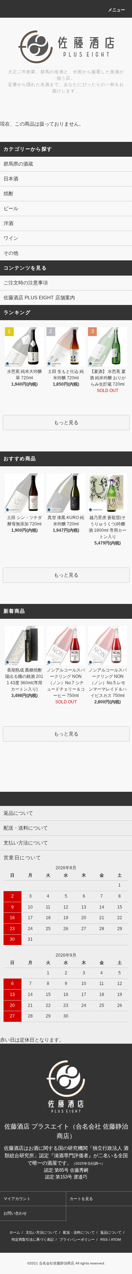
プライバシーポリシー (77, 1239)
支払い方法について (41, 1232)
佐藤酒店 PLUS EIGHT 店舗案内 (39, 297)
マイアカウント (17, 1199)
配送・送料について (79, 1232)
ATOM (116, 1239)
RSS (104, 1239)
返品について (110, 1232)
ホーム (15, 1232)
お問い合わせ (15, 1213)
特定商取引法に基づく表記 (33, 1239)
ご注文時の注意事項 (26, 283)
